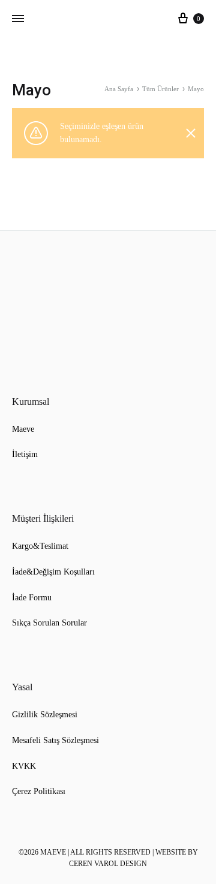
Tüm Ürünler (160, 88)
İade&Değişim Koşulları (53, 571)
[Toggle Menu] (18, 19)
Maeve (23, 429)
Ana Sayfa (118, 88)
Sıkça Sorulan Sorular (49, 622)
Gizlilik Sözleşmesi (44, 714)
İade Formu (32, 597)
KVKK (24, 766)
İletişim (25, 454)
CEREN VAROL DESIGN (108, 863)
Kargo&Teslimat (40, 546)
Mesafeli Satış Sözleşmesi (55, 740)
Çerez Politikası (38, 791)
